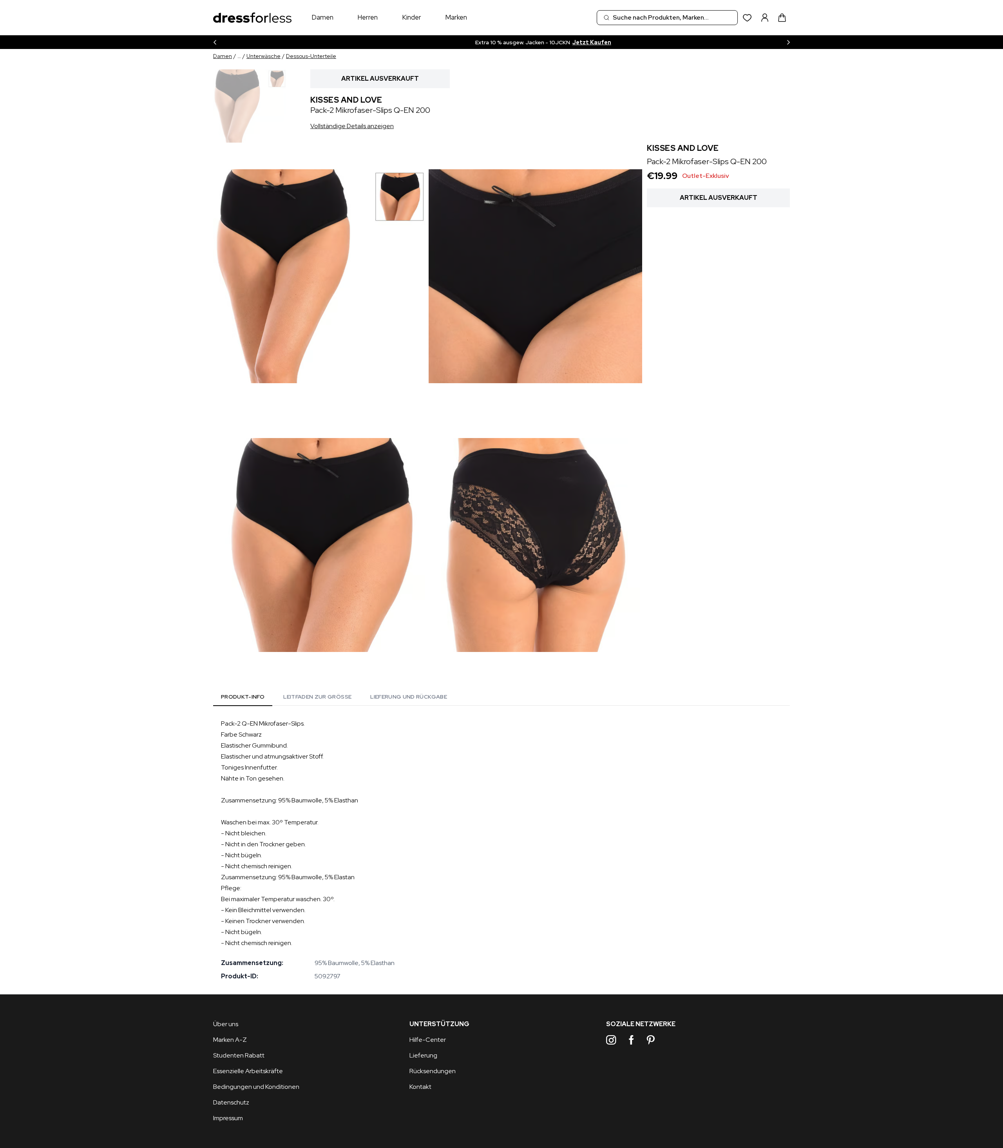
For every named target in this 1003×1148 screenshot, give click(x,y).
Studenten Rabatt (238, 1055)
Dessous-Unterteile (311, 56)
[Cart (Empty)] (782, 17)
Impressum (228, 1118)
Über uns (225, 1024)
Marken (456, 17)
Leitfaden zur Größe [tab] (317, 696)
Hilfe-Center (427, 1040)
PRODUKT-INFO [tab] (242, 696)
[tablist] (334, 698)
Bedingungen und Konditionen (256, 1087)
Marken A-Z (230, 1040)
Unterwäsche (263, 56)
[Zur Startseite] (252, 18)
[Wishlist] (747, 18)
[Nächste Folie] (788, 42)
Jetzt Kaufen (554, 42)
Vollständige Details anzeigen (352, 126)
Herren (367, 17)
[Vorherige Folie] (214, 42)
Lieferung (423, 1055)
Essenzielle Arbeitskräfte (248, 1071)
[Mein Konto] (765, 17)
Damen (322, 17)
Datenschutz (231, 1102)
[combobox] (667, 17)
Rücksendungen (432, 1071)
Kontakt (420, 1087)
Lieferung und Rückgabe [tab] (408, 696)
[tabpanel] (501, 849)
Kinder (411, 17)
